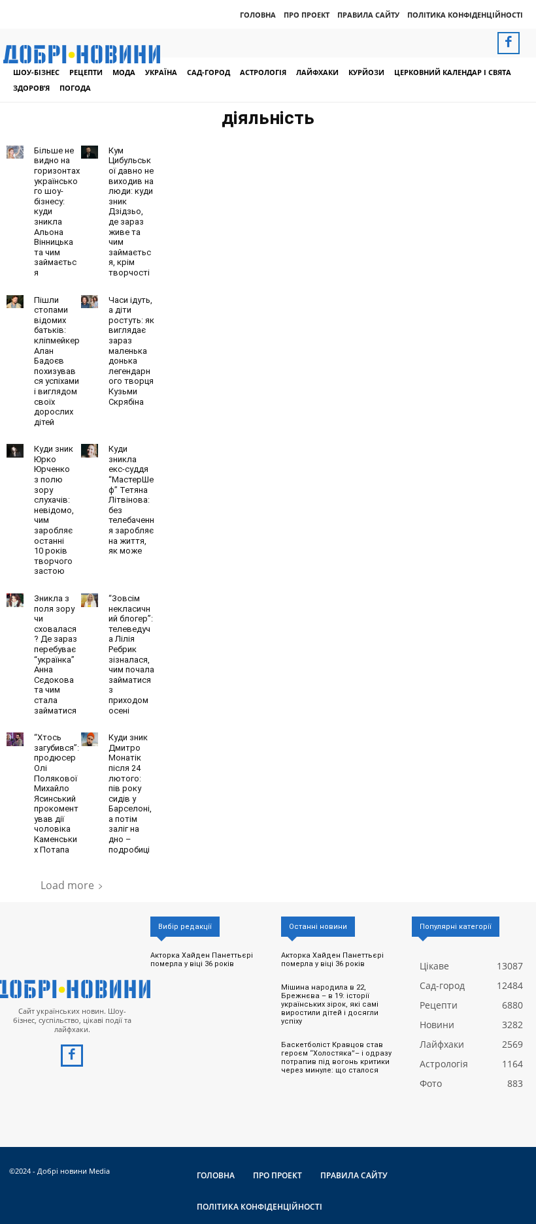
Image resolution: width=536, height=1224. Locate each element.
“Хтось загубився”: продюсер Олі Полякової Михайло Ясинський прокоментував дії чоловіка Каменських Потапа (56, 793)
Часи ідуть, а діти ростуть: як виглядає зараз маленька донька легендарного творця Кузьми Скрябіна (131, 351)
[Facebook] (508, 43)
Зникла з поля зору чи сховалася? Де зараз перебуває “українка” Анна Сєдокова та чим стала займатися (55, 654)
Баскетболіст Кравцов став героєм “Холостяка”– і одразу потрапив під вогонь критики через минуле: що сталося (336, 1058)
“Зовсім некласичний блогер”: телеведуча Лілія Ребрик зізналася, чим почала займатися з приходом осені (131, 654)
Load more (67, 885)
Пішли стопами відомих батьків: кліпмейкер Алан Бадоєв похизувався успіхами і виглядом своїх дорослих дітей (57, 361)
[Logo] (72, 989)
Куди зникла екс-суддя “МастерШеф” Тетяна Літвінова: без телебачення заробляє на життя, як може (131, 500)
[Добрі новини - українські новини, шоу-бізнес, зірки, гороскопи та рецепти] (81, 54)
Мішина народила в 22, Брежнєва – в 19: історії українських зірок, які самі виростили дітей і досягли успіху (329, 1004)
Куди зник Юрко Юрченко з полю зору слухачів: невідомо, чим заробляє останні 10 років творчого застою (54, 510)
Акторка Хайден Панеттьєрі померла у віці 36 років (201, 959)
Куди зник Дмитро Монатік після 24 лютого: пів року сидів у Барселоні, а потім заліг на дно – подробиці (130, 793)
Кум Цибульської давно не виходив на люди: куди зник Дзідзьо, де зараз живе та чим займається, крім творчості (131, 211)
